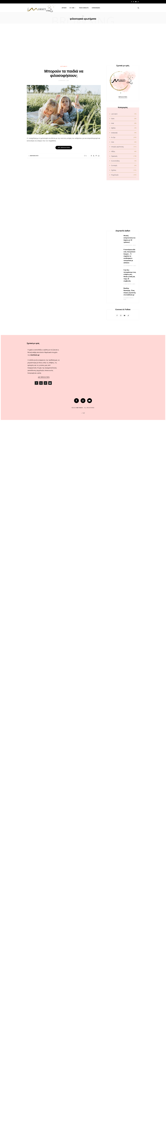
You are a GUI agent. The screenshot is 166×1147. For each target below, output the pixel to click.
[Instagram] (83, 400)
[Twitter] (93, 155)
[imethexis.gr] (41, 8)
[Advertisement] (83, 44)
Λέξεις (113, 151)
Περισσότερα (123, 97)
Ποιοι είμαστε (84, 8)
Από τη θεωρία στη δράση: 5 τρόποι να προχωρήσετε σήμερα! (123, 715)
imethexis (79, 408)
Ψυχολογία (114, 175)
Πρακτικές (114, 156)
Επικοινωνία (96, 8)
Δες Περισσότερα (44, 377)
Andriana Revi (34, 155)
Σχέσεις (113, 170)
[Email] (98, 155)
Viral (112, 123)
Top (83, 413)
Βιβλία (113, 128)
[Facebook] (91, 155)
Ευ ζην (72, 8)
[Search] (137, 8)
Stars (112, 118)
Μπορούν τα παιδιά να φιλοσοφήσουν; (63, 73)
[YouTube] (89, 400)
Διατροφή (114, 133)
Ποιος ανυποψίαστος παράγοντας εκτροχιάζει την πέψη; (122, 561)
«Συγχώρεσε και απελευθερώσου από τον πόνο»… (123, 330)
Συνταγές (114, 165)
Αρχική (64, 8)
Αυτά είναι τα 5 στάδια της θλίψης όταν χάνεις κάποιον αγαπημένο (123, 907)
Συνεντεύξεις (115, 161)
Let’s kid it (63, 66)
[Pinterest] (96, 155)
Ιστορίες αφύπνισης (117, 147)
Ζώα (112, 142)
